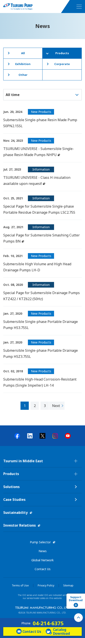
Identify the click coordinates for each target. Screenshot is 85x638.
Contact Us (43, 569)
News (43, 551)
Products (11, 473)
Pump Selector (40, 542)
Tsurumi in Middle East (23, 461)
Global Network (42, 560)
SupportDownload (76, 598)
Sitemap (68, 585)
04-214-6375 (48, 623)
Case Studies (14, 499)
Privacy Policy (46, 585)
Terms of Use (20, 585)
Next (56, 405)
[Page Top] (78, 617)
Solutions (11, 486)
